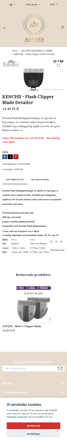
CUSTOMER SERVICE (15, 392)
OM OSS (7, 383)
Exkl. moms (32, 4)
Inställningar (33, 434)
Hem (14, 50)
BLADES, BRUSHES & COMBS (37, 50)
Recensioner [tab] (40, 179)
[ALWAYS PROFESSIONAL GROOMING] (34, 28)
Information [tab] (15, 179)
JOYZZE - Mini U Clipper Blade (21, 326)
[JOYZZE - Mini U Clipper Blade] (33, 303)
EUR (52, 4)
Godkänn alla (33, 425)
